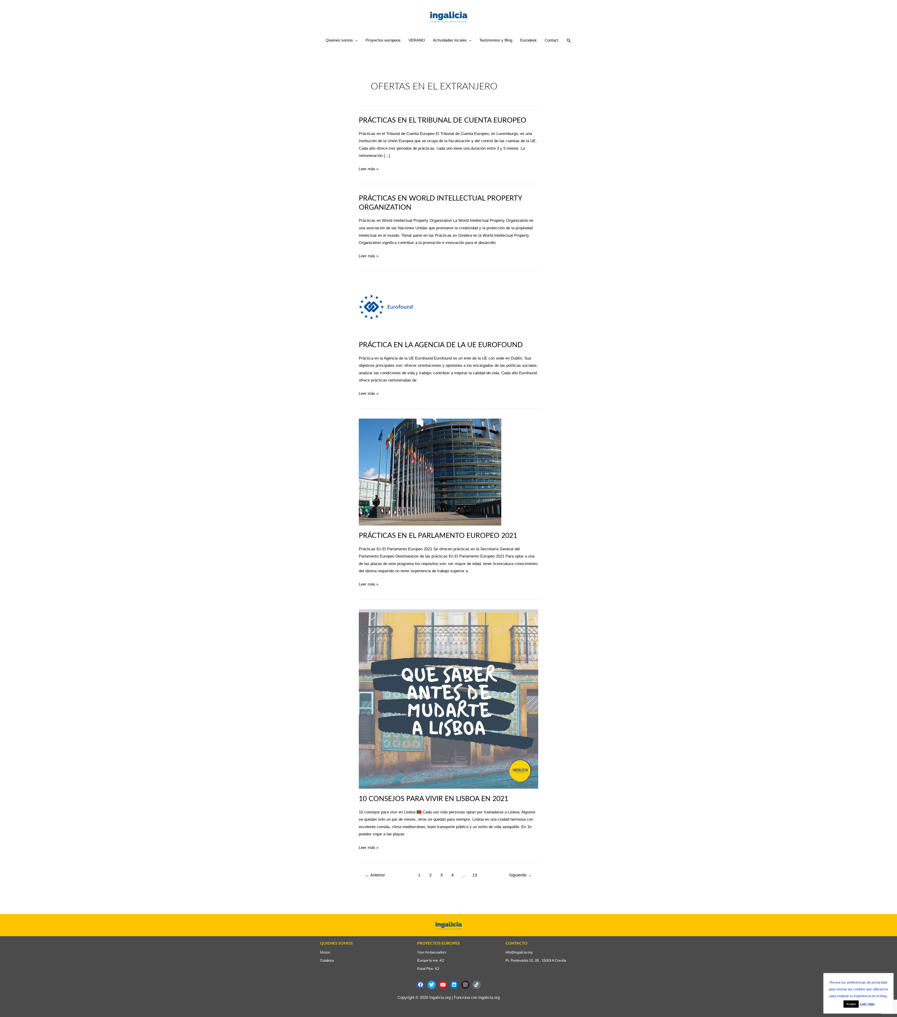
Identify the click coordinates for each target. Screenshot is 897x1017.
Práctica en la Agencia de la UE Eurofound (441, 345)
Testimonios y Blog (495, 40)
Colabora (327, 960)
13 (474, 875)
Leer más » (368, 168)
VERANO (417, 40)
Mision (325, 952)
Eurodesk (528, 40)
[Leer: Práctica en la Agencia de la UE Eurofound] (386, 307)
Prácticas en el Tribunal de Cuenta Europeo (442, 120)
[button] (568, 40)
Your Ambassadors (431, 952)
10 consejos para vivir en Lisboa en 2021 (433, 798)
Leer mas (867, 1004)
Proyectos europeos (383, 40)
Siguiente (520, 875)
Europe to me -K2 (430, 960)
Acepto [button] (851, 1004)
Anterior (375, 875)
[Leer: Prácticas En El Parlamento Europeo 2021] (430, 472)
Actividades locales (450, 40)
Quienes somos (339, 40)
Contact (551, 40)
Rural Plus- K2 (428, 969)
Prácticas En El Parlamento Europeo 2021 (438, 535)
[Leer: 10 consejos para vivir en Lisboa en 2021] (448, 698)
